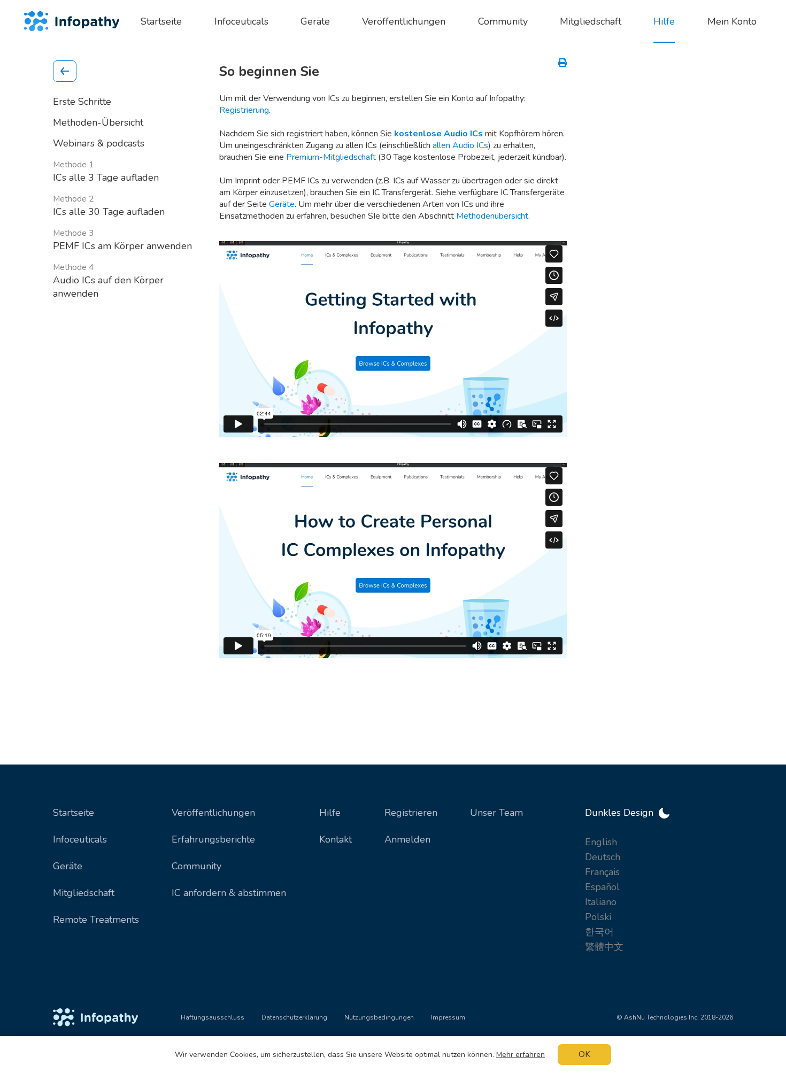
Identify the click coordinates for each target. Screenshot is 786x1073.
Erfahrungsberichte (213, 839)
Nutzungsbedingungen (379, 1017)
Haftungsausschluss (212, 1017)
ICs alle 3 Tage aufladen (106, 171)
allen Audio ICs (460, 145)
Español (602, 887)
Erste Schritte (82, 101)
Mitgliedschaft (83, 892)
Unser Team (496, 812)
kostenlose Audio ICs (438, 134)
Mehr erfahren (520, 1054)
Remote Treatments (96, 919)
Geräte (282, 204)
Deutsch (602, 857)
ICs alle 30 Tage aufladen (109, 206)
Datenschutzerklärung (294, 1017)
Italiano (601, 902)
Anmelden (407, 839)
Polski (598, 916)
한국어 (599, 931)
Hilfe (330, 812)
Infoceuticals (80, 839)
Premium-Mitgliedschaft (331, 157)
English (601, 842)
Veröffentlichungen (213, 812)
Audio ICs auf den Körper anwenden (108, 281)
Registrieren (410, 812)
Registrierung (244, 110)
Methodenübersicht (492, 216)
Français (602, 872)
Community (196, 866)
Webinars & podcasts (98, 143)
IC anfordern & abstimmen (229, 892)
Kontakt (335, 839)
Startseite (73, 812)
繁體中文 (604, 946)
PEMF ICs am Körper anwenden (122, 240)
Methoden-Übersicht (98, 122)
